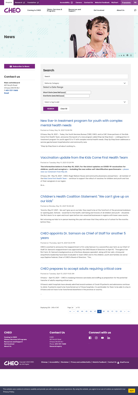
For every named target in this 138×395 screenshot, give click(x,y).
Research (18, 2)
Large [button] (121, 55)
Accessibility (65, 2)
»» (129, 311)
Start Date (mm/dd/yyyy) (54, 92)
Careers (79, 2)
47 (95, 311)
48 (99, 311)
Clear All (64, 109)
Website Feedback (102, 2)
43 (78, 311)
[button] (127, 55)
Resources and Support (75, 10)
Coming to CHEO (34, 10)
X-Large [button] (123, 55)
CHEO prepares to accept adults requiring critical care (81, 268)
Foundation (31, 2)
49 (104, 311)
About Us (120, 10)
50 (108, 311)
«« (70, 311)
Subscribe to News (21, 66)
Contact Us (88, 2)
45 (86, 311)
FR (135, 3)
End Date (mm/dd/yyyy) (53, 96)
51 (112, 311)
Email (6, 93)
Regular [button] (119, 55)
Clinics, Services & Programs (54, 10)
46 (91, 311)
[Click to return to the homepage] (12, 10)
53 (121, 311)
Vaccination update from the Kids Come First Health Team (84, 157)
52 (116, 311)
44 (82, 311)
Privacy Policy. (8, 392)
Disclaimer (65, 362)
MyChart (114, 2)
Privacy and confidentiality (81, 362)
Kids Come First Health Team (55, 178)
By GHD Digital (24, 364)
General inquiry (56, 346)
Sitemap (44, 362)
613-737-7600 (12, 90)
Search (135, 10)
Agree (132, 390)
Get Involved (99, 10)
